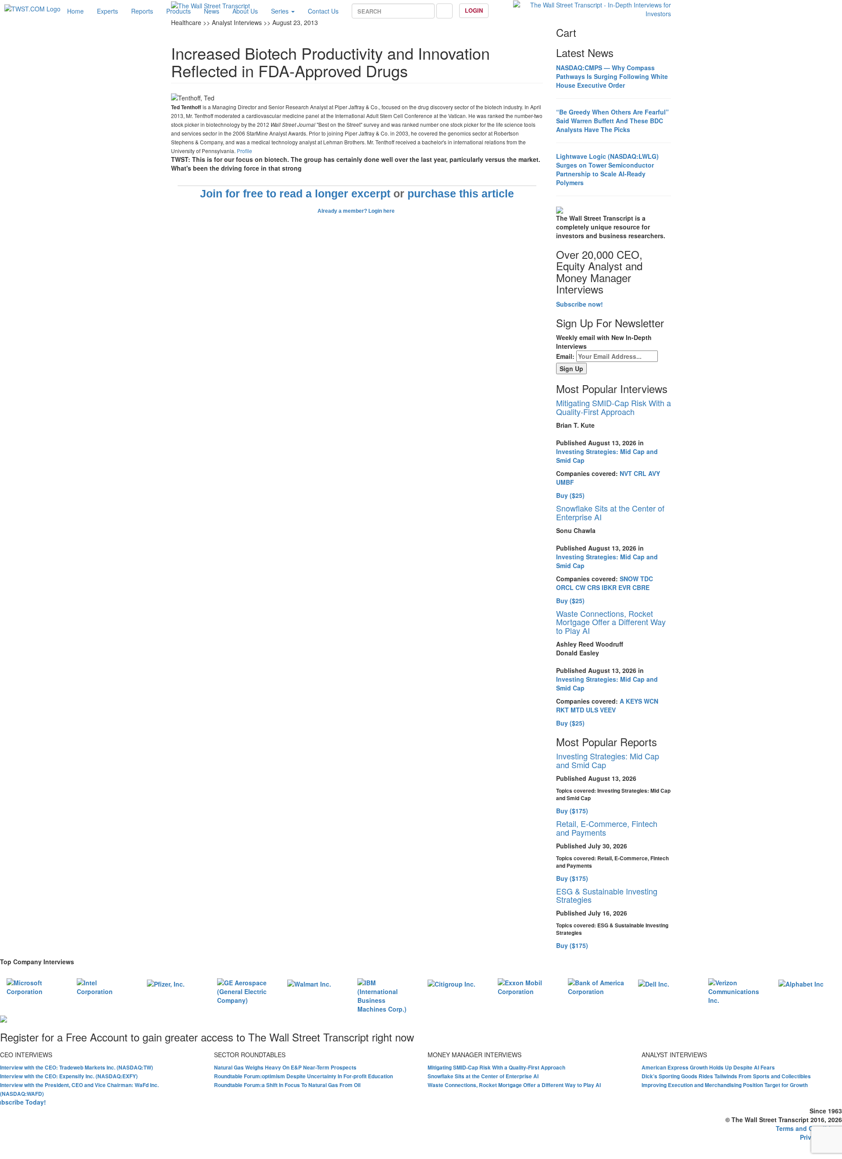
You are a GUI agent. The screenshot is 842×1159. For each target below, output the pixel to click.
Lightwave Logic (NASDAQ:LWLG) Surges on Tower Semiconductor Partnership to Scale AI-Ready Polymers (607, 169)
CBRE (640, 587)
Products (178, 11)
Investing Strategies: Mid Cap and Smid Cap (607, 760)
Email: (565, 356)
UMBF (565, 482)
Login (474, 10)
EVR (624, 587)
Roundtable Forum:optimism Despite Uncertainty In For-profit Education (303, 1076)
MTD (577, 709)
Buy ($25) (570, 495)
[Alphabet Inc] (801, 982)
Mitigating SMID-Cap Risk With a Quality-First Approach (613, 407)
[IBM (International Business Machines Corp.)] (385, 995)
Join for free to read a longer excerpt (295, 194)
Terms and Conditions (809, 1128)
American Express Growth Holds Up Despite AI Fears (708, 1067)
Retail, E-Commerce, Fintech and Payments (606, 828)
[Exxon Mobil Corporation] (526, 986)
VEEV (608, 709)
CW (580, 587)
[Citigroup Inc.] (451, 982)
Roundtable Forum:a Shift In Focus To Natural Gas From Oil (287, 1085)
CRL (640, 473)
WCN (651, 701)
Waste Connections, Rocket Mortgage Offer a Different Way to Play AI (611, 622)
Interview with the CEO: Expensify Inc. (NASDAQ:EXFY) (69, 1076)
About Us (245, 11)
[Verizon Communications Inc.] (736, 990)
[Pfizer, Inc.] (166, 982)
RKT (562, 709)
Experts (107, 11)
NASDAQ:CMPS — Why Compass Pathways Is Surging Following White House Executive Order (612, 76)
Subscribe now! (579, 304)
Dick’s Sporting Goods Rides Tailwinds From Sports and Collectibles (726, 1076)
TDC (646, 578)
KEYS (634, 701)
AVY (654, 473)
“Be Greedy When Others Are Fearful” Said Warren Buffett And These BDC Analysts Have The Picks (612, 120)
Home (75, 11)
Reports (142, 11)
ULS (592, 709)
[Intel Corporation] (105, 986)
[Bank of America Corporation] (596, 986)
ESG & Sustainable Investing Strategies (606, 895)
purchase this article (460, 194)
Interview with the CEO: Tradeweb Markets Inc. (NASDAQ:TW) (76, 1067)
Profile (244, 150)
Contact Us (323, 11)
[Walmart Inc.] (309, 982)
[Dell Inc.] (653, 982)
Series (280, 11)
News (211, 11)
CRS (593, 587)
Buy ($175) (572, 810)
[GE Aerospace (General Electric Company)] (245, 990)
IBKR (609, 587)
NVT (626, 473)
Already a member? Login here (357, 211)
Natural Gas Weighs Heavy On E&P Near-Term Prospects (285, 1067)
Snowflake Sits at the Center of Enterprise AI (610, 512)
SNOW (629, 578)
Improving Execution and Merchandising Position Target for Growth (725, 1085)
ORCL (565, 587)
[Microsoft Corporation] (35, 986)
